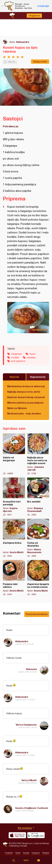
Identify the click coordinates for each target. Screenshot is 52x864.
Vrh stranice (25, 827)
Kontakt (23, 846)
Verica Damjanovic (26, 724)
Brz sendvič (38, 497)
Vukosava (31, 669)
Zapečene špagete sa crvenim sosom (38, 578)
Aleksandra (22, 42)
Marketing (14, 846)
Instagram (36, 853)
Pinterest (45, 853)
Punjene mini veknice (14, 578)
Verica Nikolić (29, 780)
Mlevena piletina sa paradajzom (25, 402)
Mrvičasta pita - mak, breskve (24, 413)
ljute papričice (18, 361)
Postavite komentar (37, 614)
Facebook (9, 853)
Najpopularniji (37, 376)
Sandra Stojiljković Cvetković (31, 808)
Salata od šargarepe (14, 454)
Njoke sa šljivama (17, 408)
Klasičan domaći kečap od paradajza (26, 397)
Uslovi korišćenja (41, 843)
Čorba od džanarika (38, 538)
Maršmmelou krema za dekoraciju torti (26, 386)
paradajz (31, 357)
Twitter (17, 853)
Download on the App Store (17, 835)
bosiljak (15, 357)
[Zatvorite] (2, 6)
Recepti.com (5, 844)
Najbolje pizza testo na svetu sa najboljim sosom (38, 454)
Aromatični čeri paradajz (14, 497)
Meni (26, 860)
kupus (33, 354)
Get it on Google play (36, 835)
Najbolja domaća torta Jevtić (23, 391)
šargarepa (16, 354)
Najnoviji (14, 376)
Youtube (26, 853)
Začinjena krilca (14, 538)
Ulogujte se (34, 15)
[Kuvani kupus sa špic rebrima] (28, 317)
